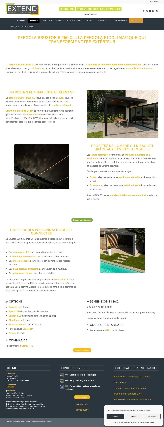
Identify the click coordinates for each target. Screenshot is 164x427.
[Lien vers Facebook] (143, 10)
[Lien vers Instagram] (146, 10)
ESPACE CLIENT (82, 410)
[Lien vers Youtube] (150, 10)
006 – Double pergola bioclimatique (80, 374)
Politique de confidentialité (38, 421)
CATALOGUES (82, 404)
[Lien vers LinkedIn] (153, 10)
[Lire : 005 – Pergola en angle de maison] (62, 381)
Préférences (151, 416)
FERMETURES (113, 9)
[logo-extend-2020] (22, 10)
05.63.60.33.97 (11, 387)
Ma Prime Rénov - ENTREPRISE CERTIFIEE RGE (132, 399)
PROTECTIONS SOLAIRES (90, 9)
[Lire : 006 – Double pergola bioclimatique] (62, 375)
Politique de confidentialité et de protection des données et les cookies (132, 422)
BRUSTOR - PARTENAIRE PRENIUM (128, 394)
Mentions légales (25, 421)
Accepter (115, 416)
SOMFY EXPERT (120, 382)
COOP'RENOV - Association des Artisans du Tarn (132, 377)
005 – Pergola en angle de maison (79, 380)
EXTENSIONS (67, 9)
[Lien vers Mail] (156, 10)
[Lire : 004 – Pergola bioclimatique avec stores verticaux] (62, 387)
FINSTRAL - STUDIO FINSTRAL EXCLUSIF (130, 388)
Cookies (49, 421)
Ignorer (133, 416)
